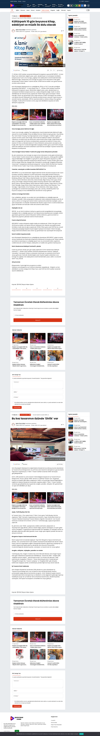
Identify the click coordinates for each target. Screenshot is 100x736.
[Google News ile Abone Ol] (16, 70)
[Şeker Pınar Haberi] (17, 5)
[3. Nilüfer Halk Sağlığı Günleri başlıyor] (78, 42)
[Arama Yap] (88, 5)
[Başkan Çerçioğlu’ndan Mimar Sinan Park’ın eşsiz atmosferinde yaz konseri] (55, 117)
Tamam (81, 733)
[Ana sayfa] (12, 10)
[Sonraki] (85, 6)
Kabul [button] (17, 731)
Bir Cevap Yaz (16, 375)
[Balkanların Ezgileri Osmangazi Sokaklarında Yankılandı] (38, 358)
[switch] (88, 10)
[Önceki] (68, 6)
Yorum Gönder (17, 407)
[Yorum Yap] (48, 70)
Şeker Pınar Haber (20, 29)
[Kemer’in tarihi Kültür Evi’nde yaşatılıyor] (55, 358)
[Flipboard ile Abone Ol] (24, 70)
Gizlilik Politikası (7, 731)
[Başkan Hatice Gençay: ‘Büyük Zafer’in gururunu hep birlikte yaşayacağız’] (20, 358)
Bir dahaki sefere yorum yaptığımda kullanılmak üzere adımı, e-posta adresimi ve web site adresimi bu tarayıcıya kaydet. (39, 403)
